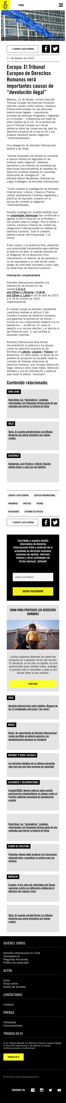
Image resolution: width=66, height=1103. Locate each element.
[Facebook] (32, 1090)
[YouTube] (59, 1090)
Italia (11, 423)
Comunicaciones (13, 1025)
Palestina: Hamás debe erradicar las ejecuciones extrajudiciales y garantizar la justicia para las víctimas (32, 857)
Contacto (8, 1004)
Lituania (36, 351)
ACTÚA (7, 970)
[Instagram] (41, 1090)
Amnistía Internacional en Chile (21, 953)
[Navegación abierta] (61, 5)
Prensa (40, 503)
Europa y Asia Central (18, 495)
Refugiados (13, 511)
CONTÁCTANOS (12, 994)
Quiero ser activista (14, 986)
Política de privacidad (16, 962)
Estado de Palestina (18, 846)
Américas (13, 876)
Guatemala (13, 455)
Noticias (27, 503)
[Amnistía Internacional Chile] (5, 5)
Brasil (11, 724)
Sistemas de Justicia (34, 511)
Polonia (48, 351)
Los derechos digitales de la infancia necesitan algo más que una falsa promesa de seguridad (31, 765)
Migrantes (13, 503)
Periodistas (9, 1022)
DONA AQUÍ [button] (33, 683)
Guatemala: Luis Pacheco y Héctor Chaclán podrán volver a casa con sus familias (29, 465)
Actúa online (10, 983)
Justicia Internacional (44, 495)
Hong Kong (13, 391)
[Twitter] (50, 1090)
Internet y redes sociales (22, 755)
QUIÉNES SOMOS (14, 943)
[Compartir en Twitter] (55, 49)
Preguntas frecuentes (15, 959)
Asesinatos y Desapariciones (23, 782)
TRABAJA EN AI (13, 1057)
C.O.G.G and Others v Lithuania (20, 290)
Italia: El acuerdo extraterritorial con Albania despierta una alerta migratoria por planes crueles (30, 435)
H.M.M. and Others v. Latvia (26, 294)
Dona (6, 980)
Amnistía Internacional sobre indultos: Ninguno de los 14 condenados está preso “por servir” (33, 707)
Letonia (25, 351)
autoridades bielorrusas (24, 215)
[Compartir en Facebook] (46, 49)
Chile (11, 697)
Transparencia (11, 956)
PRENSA (8, 1012)
